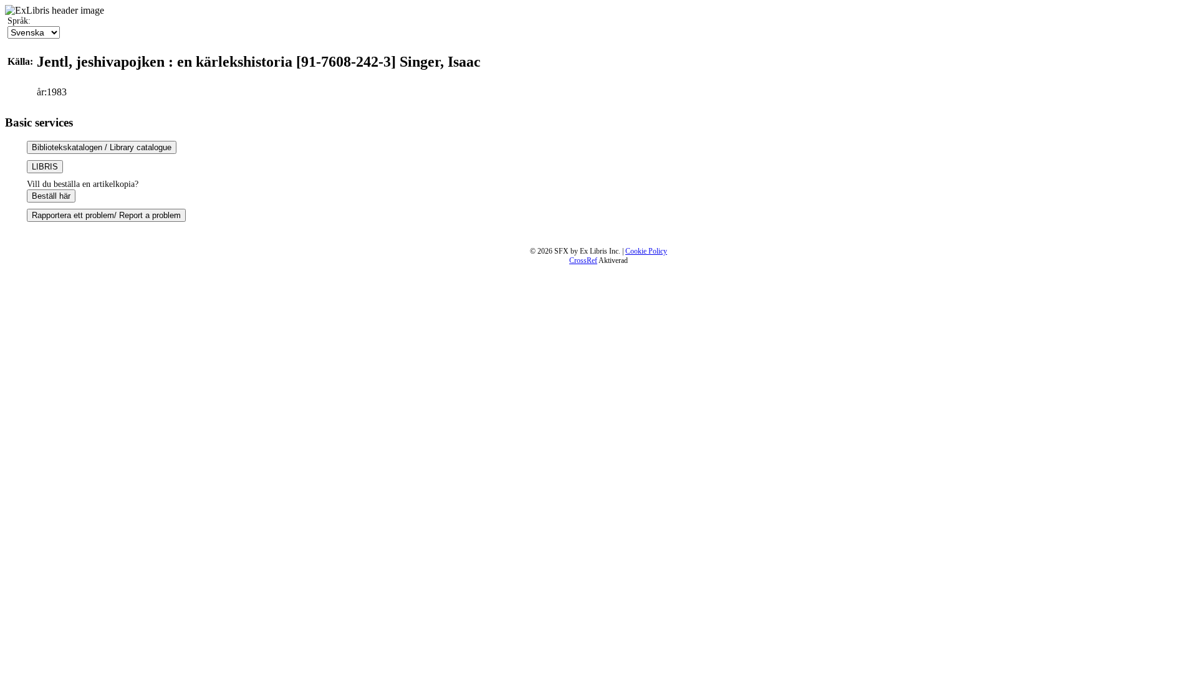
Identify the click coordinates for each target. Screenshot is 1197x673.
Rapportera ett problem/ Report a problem (106, 215)
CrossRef (583, 260)
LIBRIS (45, 166)
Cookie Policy (646, 251)
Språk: (19, 21)
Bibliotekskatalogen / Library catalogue (101, 147)
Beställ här (51, 196)
